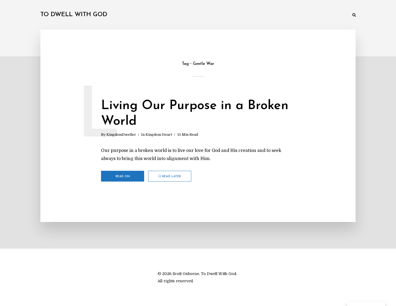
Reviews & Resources (303, 15)
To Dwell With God (73, 15)
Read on (123, 176)
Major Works (161, 15)
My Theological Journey (121, 15)
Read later (171, 176)
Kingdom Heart (158, 135)
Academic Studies (262, 15)
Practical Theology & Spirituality (210, 15)
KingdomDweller (121, 135)
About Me (336, 15)
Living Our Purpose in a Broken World (195, 113)
